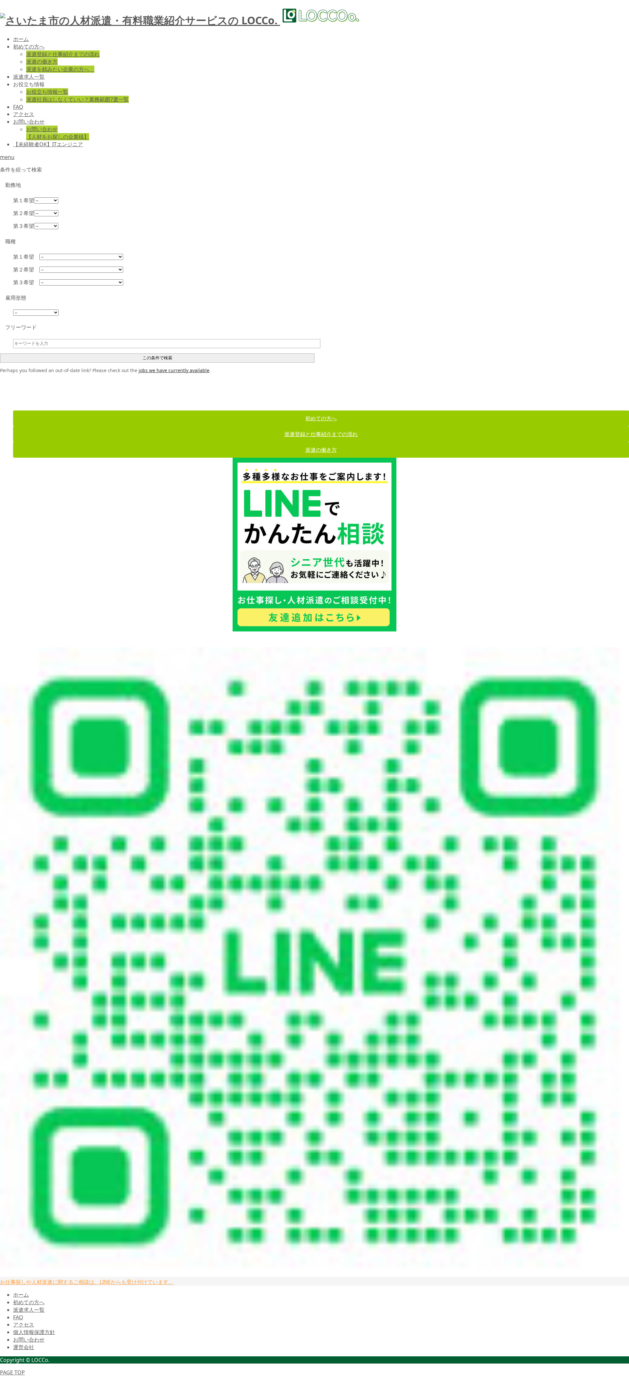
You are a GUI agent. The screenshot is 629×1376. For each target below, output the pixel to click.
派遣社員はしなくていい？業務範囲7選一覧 (77, 99)
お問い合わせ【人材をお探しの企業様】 (57, 133)
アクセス (23, 114)
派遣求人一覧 (29, 76)
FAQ (18, 106)
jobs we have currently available (174, 370)
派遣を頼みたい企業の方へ (60, 69)
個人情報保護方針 (34, 1332)
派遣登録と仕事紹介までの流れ (63, 54)
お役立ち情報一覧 (47, 91)
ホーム (21, 39)
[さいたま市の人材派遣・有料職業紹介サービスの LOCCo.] (180, 20)
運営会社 (23, 1347)
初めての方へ (29, 46)
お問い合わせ (29, 121)
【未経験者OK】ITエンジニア (48, 144)
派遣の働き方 (42, 61)
